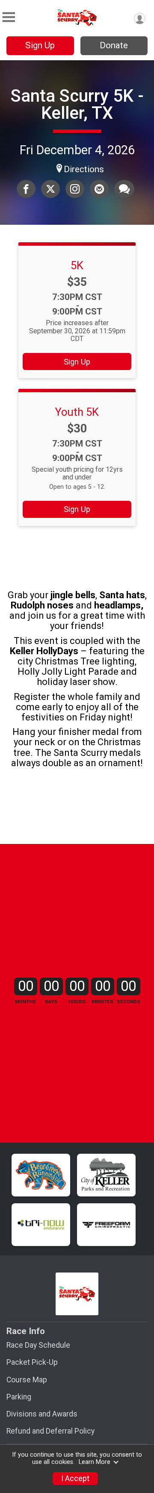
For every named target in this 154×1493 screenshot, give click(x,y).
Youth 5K (77, 412)
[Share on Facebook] (26, 189)
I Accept (75, 1478)
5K (77, 265)
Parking (18, 1397)
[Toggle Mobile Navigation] (8, 17)
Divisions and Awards (41, 1414)
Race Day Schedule (38, 1345)
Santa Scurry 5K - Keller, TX (77, 104)
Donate (114, 45)
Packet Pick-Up (32, 1362)
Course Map (26, 1379)
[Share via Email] (99, 189)
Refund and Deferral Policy (50, 1431)
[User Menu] (139, 18)
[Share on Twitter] (50, 189)
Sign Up (40, 45)
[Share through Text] (124, 189)
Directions (84, 169)
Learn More (94, 1462)
